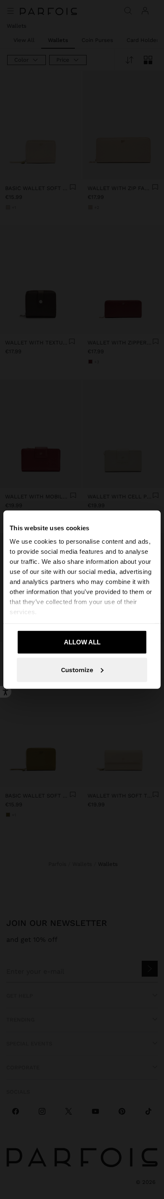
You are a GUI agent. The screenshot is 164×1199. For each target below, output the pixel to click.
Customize (77, 669)
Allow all (82, 642)
